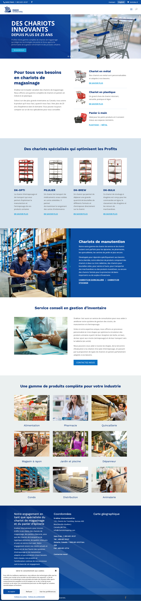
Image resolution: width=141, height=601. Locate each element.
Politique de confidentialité (36, 597)
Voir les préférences (48, 591)
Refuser (29, 591)
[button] (56, 571)
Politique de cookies (20, 597)
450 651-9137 (63, 539)
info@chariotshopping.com (64, 530)
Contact (112, 2)
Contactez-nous (85, 362)
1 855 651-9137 (69, 536)
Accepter (11, 591)
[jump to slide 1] (68, 56)
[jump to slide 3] (73, 56)
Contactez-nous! (61, 554)
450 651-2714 (63, 548)
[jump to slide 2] (70, 56)
